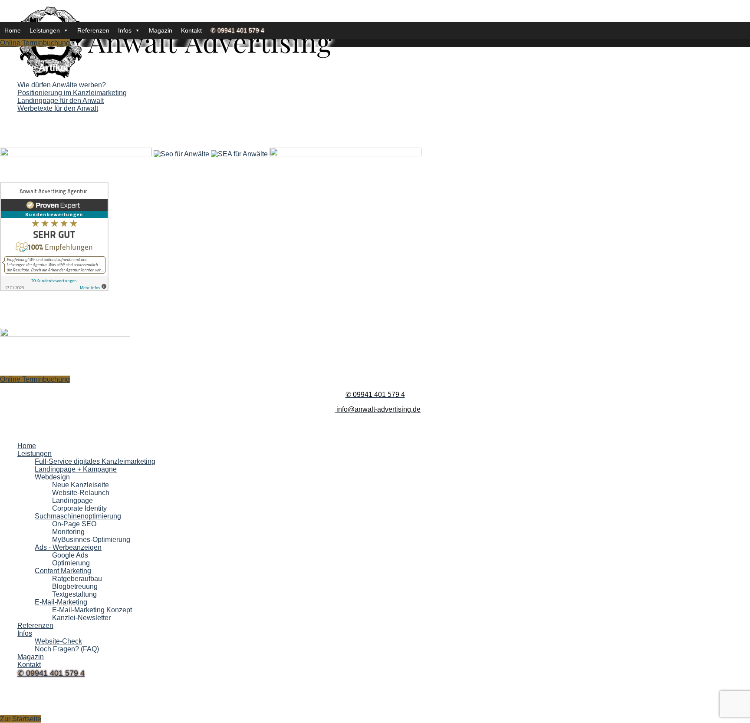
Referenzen (93, 30)
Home (12, 30)
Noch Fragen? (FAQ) (67, 649)
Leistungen (45, 30)
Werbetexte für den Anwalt (57, 108)
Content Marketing (63, 570)
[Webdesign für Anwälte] (76, 154)
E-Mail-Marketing (61, 602)
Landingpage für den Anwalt (60, 100)
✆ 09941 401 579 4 (237, 30)
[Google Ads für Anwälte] (239, 154)
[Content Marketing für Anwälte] (345, 154)
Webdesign (52, 477)
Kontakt (191, 30)
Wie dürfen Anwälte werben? (61, 85)
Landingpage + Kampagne (76, 469)
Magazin (160, 30)
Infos (125, 30)
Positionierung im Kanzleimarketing (72, 92)
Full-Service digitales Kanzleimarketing (95, 461)
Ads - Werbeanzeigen (68, 547)
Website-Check (58, 641)
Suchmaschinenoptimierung (78, 516)
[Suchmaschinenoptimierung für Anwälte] (181, 154)
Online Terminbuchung (35, 42)
